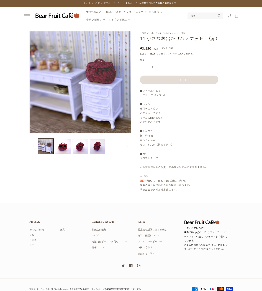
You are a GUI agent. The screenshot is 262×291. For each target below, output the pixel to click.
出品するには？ (146, 253)
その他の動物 (36, 229)
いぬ (31, 234)
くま (31, 245)
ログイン (96, 235)
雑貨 (62, 229)
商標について (99, 247)
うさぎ (33, 240)
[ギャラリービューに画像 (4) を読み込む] (97, 146)
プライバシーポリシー (150, 241)
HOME (143, 33)
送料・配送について (149, 235)
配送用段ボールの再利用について (110, 241)
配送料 (153, 53)
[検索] (219, 16)
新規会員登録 (99, 229)
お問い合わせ (145, 247)
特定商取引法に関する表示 (152, 229)
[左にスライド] (33, 146)
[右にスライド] (127, 146)
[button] (27, 16)
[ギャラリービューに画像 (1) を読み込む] (45, 146)
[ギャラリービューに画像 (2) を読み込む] (63, 146)
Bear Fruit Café (43, 289)
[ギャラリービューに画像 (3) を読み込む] (80, 146)
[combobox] (205, 16)
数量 (142, 60)
